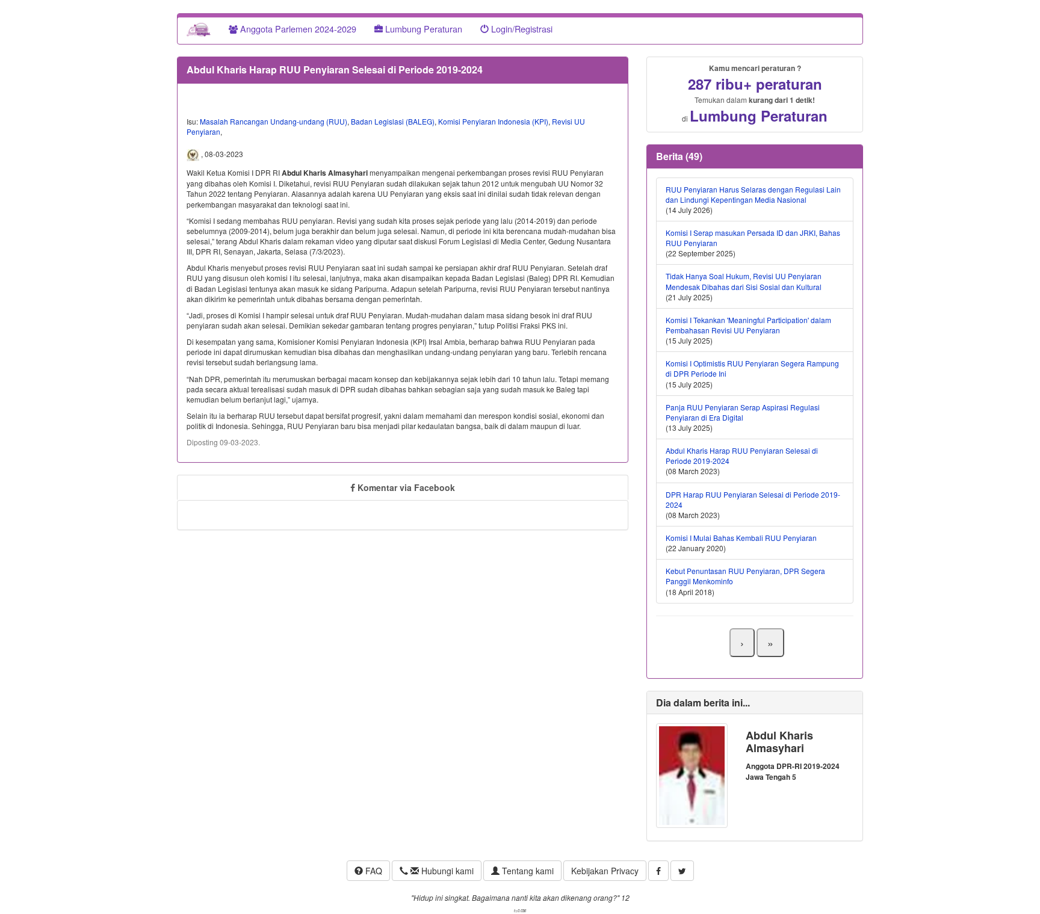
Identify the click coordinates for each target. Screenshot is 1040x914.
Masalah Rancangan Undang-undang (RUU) (273, 121)
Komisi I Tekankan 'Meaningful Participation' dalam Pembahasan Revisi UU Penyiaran (748, 325)
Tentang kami (527, 871)
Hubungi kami (446, 871)
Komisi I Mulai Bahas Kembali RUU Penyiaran (741, 538)
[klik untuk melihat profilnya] (692, 774)
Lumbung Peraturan (422, 28)
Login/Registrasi (520, 28)
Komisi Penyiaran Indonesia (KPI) (493, 121)
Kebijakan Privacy (605, 871)
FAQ (372, 871)
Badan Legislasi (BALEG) (393, 121)
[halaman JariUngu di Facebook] (658, 870)
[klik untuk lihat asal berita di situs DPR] (194, 154)
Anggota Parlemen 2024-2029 (297, 28)
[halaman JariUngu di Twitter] (682, 870)
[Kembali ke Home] (199, 29)
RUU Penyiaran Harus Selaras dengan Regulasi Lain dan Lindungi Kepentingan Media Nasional (753, 194)
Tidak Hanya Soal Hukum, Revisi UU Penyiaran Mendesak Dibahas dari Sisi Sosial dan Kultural (744, 281)
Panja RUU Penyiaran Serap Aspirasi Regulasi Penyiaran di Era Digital (743, 412)
